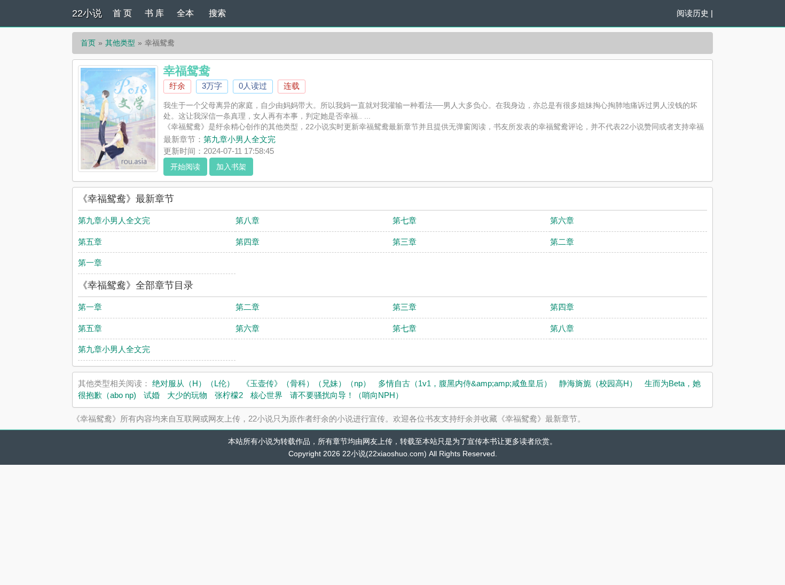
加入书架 (231, 166)
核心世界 (266, 395)
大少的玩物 (187, 395)
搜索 (217, 13)
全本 (185, 13)
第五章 (90, 241)
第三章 (404, 241)
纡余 (177, 85)
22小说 (87, 13)
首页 (88, 42)
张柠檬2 (229, 395)
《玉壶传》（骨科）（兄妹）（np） (306, 383)
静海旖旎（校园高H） (598, 383)
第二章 (562, 241)
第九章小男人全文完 (239, 139)
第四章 (248, 241)
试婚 (152, 395)
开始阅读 (185, 166)
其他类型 (120, 42)
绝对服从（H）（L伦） (193, 383)
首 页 (122, 13)
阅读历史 (693, 13)
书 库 (154, 13)
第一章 (90, 262)
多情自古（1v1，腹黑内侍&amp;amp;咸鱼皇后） (465, 383)
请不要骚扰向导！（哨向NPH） (346, 395)
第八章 (248, 220)
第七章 (404, 220)
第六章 (562, 220)
